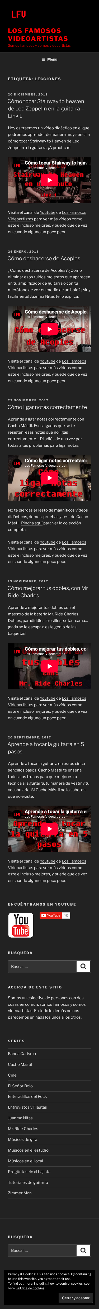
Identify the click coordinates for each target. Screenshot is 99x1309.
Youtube (47, 212)
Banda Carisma (22, 1053)
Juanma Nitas (20, 1118)
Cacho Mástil (20, 1064)
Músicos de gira (22, 1139)
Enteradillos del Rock (27, 1096)
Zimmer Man (20, 1193)
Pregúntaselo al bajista (29, 1171)
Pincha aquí (32, 523)
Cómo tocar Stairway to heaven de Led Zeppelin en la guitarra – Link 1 (45, 108)
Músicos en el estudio (28, 1150)
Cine (12, 1075)
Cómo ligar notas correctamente (47, 407)
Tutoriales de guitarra (28, 1182)
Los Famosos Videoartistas (38, 34)
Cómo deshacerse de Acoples (43, 258)
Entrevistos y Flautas (27, 1107)
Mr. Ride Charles (23, 1128)
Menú (52, 59)
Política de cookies (30, 1288)
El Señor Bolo (20, 1086)
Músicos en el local (25, 1161)
